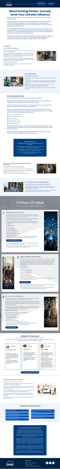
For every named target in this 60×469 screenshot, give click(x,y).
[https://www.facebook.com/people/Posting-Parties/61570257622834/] (47, 463)
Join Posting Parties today (22, 450)
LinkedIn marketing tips (28, 269)
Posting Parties (6, 53)
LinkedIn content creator (20, 37)
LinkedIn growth (20, 236)
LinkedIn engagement (26, 31)
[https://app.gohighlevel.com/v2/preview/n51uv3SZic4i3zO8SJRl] (14, 463)
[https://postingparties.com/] (9, 4)
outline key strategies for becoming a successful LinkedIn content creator (32, 126)
